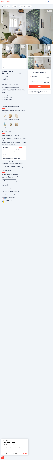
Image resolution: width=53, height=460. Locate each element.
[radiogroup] (39, 79)
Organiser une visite (9, 181)
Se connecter (33, 2)
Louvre (14, 6)
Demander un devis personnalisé (12, 166)
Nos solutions (25, 2)
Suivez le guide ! (36, 92)
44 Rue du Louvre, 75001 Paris (10, 75)
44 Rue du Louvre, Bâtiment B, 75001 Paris (10, 191)
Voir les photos (8, 67)
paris (8, 6)
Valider (39, 86)
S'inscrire (40, 2)
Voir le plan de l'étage (23, 73)
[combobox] (50, 2)
